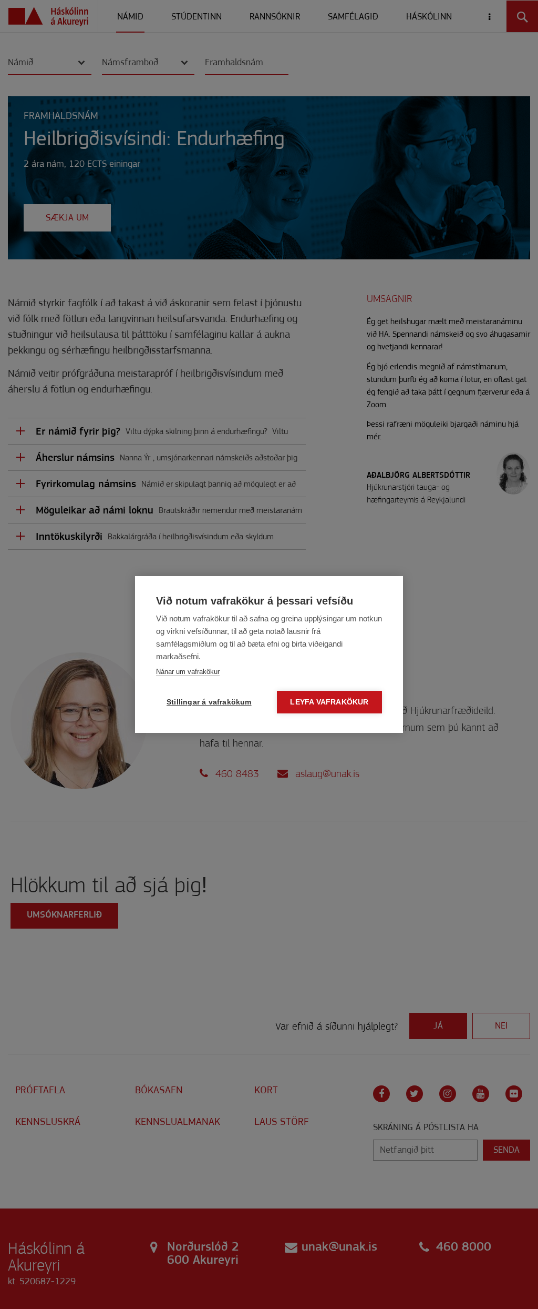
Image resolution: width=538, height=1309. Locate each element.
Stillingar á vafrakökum (209, 702)
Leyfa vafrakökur (329, 702)
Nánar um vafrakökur (188, 672)
